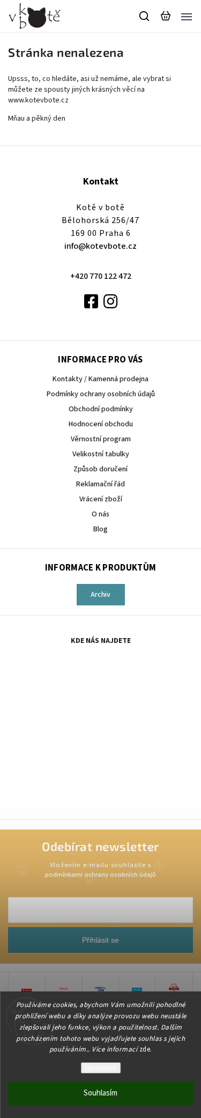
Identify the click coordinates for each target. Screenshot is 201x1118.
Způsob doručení (100, 469)
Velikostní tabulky (100, 454)
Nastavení (100, 1068)
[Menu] (186, 16)
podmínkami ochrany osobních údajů (100, 874)
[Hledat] (144, 16)
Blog (100, 529)
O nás (100, 514)
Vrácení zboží (100, 499)
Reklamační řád (100, 484)
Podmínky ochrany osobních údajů (101, 394)
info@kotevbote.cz (100, 246)
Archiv (100, 594)
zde (145, 1049)
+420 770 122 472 (100, 276)
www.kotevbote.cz (39, 100)
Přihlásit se (100, 940)
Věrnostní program (101, 439)
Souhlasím (100, 1093)
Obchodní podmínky (101, 409)
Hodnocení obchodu (101, 424)
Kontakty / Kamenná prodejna (100, 379)
